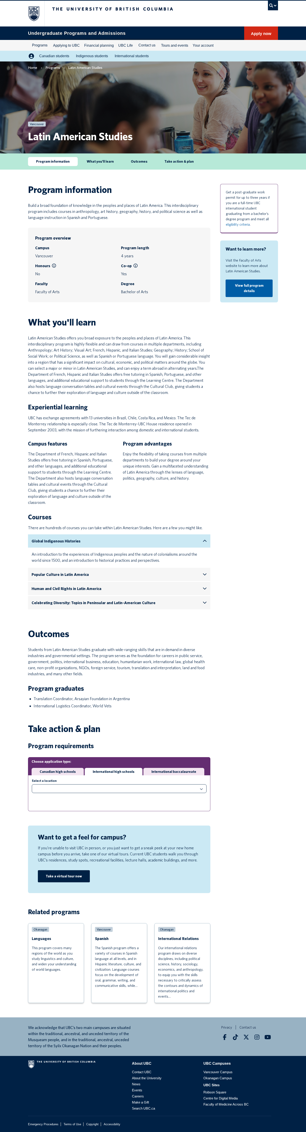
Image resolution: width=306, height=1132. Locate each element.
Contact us (146, 45)
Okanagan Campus (217, 1078)
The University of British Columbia (31, 13)
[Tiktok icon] (235, 1037)
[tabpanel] (119, 793)
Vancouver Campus (218, 1072)
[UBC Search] (273, 5)
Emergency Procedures (43, 1124)
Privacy (226, 1027)
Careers (138, 1096)
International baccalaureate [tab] (173, 771)
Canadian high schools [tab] (58, 771)
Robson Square (214, 1092)
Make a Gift (140, 1102)
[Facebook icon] (224, 1037)
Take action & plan (179, 161)
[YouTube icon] (267, 1037)
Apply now (261, 33)
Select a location (44, 780)
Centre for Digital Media (220, 1098)
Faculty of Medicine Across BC (226, 1104)
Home (32, 68)
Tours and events (174, 45)
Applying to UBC (66, 45)
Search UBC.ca (143, 1108)
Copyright (92, 1124)
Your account (203, 45)
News (136, 1084)
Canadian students (54, 56)
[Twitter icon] (246, 1037)
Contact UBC (141, 1072)
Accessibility (112, 1124)
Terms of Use (72, 1124)
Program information (53, 161)
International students (132, 56)
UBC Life (125, 45)
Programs (39, 45)
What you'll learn (100, 161)
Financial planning (99, 45)
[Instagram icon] (257, 1037)
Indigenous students (92, 56)
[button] (54, 266)
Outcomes (139, 161)
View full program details (249, 288)
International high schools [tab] (113, 771)
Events (137, 1090)
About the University (147, 1078)
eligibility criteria (238, 224)
